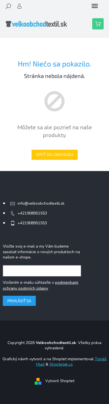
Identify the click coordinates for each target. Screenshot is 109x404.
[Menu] (94, 6)
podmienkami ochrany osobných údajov (40, 285)
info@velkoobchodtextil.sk (41, 203)
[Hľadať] (8, 6)
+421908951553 (32, 213)
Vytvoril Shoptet (59, 381)
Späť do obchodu (54, 154)
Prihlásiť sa (19, 300)
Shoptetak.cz (60, 364)
